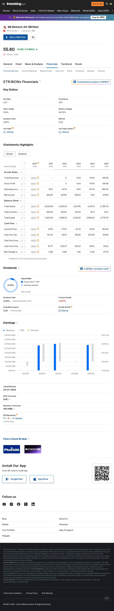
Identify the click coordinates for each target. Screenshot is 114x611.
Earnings (90, 71)
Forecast (101, 71)
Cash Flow (59, 71)
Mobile (5, 524)
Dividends (80, 71)
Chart (18, 64)
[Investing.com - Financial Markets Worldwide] (16, 4)
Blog (4, 519)
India (33, 11)
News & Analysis (34, 64)
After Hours (62, 11)
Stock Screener (20, 11)
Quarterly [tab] (22, 154)
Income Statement (29, 71)
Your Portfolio (8, 530)
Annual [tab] (9, 154)
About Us (63, 519)
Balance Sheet (46, 71)
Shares (6, 11)
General (7, 64)
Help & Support (66, 530)
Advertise (63, 524)
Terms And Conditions (12, 593)
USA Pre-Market (46, 11)
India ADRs (103, 11)
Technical (66, 64)
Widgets (6, 536)
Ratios (69, 71)
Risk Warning (47, 593)
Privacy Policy (32, 593)
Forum (78, 64)
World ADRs (89, 11)
